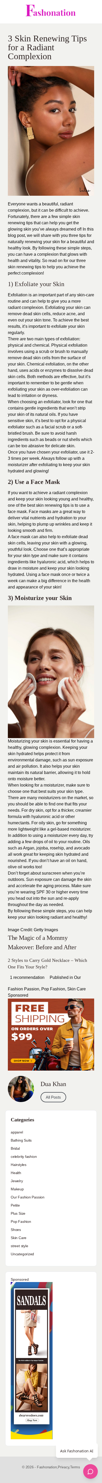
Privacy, (64, 1467)
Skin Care (76, 989)
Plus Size (18, 1213)
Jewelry (17, 1181)
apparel (17, 1132)
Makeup (17, 1189)
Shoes (16, 1230)
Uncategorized (22, 1254)
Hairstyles (18, 1165)
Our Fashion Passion (27, 1197)
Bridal (15, 1148)
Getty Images (46, 930)
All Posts (53, 1097)
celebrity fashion (24, 1156)
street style (19, 1246)
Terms (75, 1467)
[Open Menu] (8, 12)
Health (16, 1173)
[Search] (92, 12)
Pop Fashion (53, 989)
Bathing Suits (21, 1140)
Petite (15, 1205)
